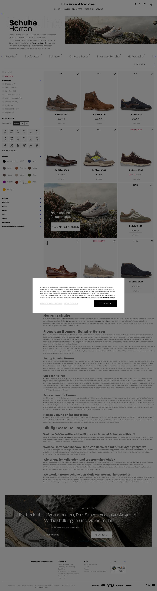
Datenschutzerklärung (108, 297)
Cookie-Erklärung (81, 297)
